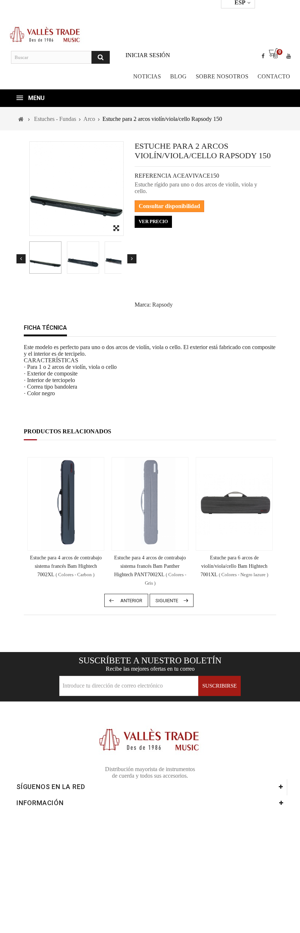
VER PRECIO (153, 221)
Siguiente (131, 258)
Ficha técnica (45, 327)
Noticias (147, 76)
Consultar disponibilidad (169, 206)
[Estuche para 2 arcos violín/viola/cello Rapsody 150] (45, 257)
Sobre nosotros (222, 76)
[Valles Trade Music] (45, 34)
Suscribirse (219, 686)
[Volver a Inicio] (21, 119)
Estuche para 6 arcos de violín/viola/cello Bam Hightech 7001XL (234, 566)
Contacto (274, 76)
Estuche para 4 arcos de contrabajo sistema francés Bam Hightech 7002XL (66, 566)
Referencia (153, 176)
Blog (178, 76)
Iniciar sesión (147, 55)
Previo (21, 258)
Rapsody (162, 304)
